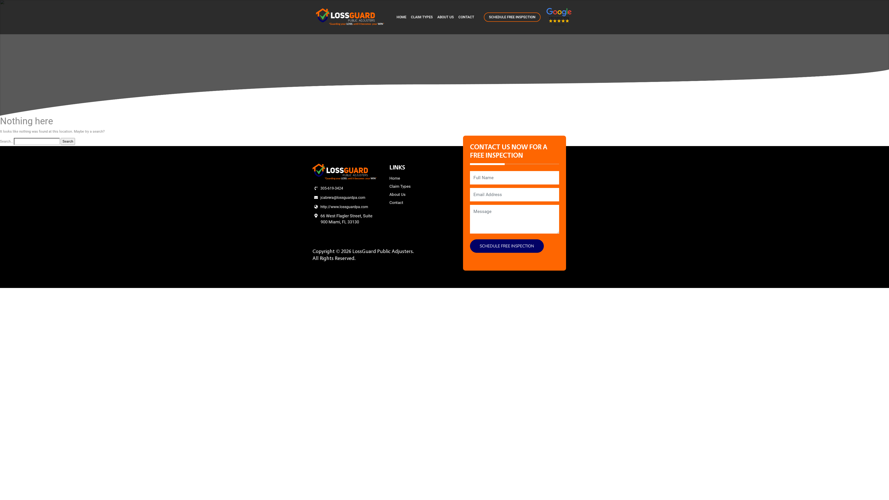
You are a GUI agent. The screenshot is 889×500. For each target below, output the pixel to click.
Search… (6, 141)
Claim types (422, 17)
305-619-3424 (331, 188)
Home (401, 17)
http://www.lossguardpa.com (343, 207)
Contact (466, 17)
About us (445, 17)
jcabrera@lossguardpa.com (342, 197)
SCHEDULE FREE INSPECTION (512, 17)
